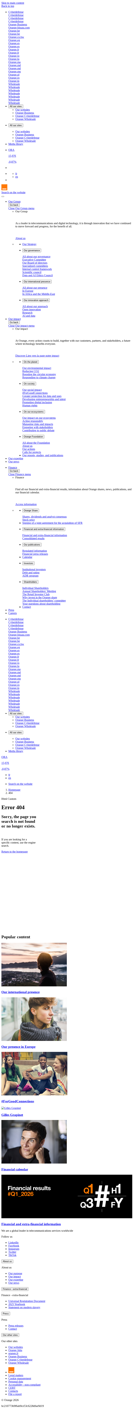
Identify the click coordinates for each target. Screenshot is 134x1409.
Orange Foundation (33, 436)
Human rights (29, 405)
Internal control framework (37, 269)
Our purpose (15, 1273)
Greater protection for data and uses (41, 396)
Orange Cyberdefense (27, 115)
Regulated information (34, 550)
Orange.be (14, 30)
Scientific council (31, 272)
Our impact (14, 318)
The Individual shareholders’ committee (44, 600)
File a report (15, 1394)
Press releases (15, 1325)
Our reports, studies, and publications (42, 455)
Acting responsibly (32, 420)
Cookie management (19, 1378)
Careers (12, 613)
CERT (12, 1387)
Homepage (14, 789)
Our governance (32, 250)
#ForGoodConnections (35, 392)
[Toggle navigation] (2, 196)
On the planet (30, 362)
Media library (15, 144)
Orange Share (31, 510)
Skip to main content (12, 2)
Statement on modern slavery (24, 1307)
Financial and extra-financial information (44, 529)
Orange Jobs (15, 1350)
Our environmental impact (36, 368)
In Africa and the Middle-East (38, 293)
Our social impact (32, 389)
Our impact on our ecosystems (39, 417)
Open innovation (31, 309)
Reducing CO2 (30, 371)
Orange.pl (13, 74)
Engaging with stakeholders (37, 427)
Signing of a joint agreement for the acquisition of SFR (52, 522)
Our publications (32, 544)
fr (16, 173)
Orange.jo (13, 55)
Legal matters (15, 1375)
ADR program (30, 575)
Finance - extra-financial (15, 1289)
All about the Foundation (36, 442)
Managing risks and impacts (37, 424)
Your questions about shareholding (41, 603)
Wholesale (14, 84)
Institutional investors (34, 569)
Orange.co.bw (16, 37)
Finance (12, 467)
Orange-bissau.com (19, 27)
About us (27, 445)
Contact (26, 606)
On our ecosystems (34, 411)
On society (29, 383)
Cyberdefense (16, 11)
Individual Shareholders (35, 588)
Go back (14, 205)
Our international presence (37, 281)
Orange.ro (14, 77)
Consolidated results (33, 538)
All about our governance (36, 256)
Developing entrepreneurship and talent (44, 399)
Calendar (27, 557)
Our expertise (15, 458)
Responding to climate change (38, 377)
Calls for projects (31, 452)
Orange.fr (13, 49)
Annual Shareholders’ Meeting (39, 591)
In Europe (27, 290)
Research (27, 312)
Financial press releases (35, 553)
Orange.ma (14, 62)
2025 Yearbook (16, 1304)
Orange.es (14, 43)
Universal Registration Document (26, 1301)
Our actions (28, 449)
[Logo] (4, 189)
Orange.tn (13, 80)
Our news (13, 461)
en (16, 176)
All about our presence (34, 287)
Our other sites (10, 1335)
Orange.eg (14, 40)
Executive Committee (34, 259)
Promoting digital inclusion (37, 402)
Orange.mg (14, 71)
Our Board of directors (34, 262)
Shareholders (30, 582)
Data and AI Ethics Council (37, 275)
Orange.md (14, 65)
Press (11, 610)
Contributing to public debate (38, 430)
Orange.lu (13, 58)
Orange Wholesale (25, 119)
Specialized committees (35, 265)
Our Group (14, 201)
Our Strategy (29, 244)
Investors (28, 563)
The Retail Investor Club (36, 594)
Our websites (22, 109)
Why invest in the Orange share (39, 597)
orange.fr (13, 1353)
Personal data (15, 1381)
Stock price (28, 519)
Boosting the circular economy (39, 374)
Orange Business (17, 24)
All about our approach (35, 306)
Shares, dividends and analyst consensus (44, 516)
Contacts (13, 1390)
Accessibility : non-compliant (24, 1384)
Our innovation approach (36, 300)
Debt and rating (30, 572)
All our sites (16, 106)
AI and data (28, 315)
